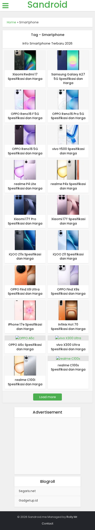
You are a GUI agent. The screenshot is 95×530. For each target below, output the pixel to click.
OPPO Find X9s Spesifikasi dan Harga (68, 291)
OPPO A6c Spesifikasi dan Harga (25, 347)
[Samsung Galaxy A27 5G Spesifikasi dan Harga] (68, 60)
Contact (47, 523)
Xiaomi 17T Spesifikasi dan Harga (68, 221)
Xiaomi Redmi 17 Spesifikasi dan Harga (25, 76)
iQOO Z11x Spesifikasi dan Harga (25, 256)
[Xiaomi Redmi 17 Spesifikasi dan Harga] (25, 60)
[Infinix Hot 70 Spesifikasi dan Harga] (68, 310)
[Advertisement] (47, 446)
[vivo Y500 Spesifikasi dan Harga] (68, 134)
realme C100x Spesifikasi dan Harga (68, 367)
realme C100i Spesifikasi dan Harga (25, 382)
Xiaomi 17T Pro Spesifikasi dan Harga (25, 221)
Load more (47, 397)
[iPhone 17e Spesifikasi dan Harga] (25, 310)
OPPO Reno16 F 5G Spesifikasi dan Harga (25, 116)
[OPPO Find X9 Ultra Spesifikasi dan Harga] (25, 275)
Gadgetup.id (28, 500)
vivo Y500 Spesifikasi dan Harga (68, 151)
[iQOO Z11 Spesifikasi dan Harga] (68, 240)
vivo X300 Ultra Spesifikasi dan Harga (68, 347)
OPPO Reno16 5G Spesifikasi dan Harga (25, 151)
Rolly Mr (71, 517)
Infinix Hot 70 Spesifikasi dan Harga (68, 326)
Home (11, 22)
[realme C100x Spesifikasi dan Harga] (68, 358)
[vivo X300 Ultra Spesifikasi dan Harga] (68, 338)
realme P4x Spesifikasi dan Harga (68, 186)
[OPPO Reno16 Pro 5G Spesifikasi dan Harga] (68, 99)
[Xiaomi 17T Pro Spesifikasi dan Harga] (25, 204)
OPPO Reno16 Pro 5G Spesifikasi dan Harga (68, 116)
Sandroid (47, 5)
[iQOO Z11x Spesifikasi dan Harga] (25, 240)
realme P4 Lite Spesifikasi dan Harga (25, 186)
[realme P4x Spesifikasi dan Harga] (68, 169)
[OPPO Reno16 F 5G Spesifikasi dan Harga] (25, 99)
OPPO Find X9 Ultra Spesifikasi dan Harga (25, 291)
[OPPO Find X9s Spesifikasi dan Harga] (68, 275)
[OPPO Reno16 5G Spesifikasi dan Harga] (25, 134)
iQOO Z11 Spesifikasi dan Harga (68, 256)
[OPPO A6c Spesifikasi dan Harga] (24, 338)
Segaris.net (27, 491)
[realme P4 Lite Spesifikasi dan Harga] (25, 169)
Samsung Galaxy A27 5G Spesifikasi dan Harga (68, 78)
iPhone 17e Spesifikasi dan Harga (25, 326)
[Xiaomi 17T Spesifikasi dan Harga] (68, 204)
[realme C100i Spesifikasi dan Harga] (25, 365)
